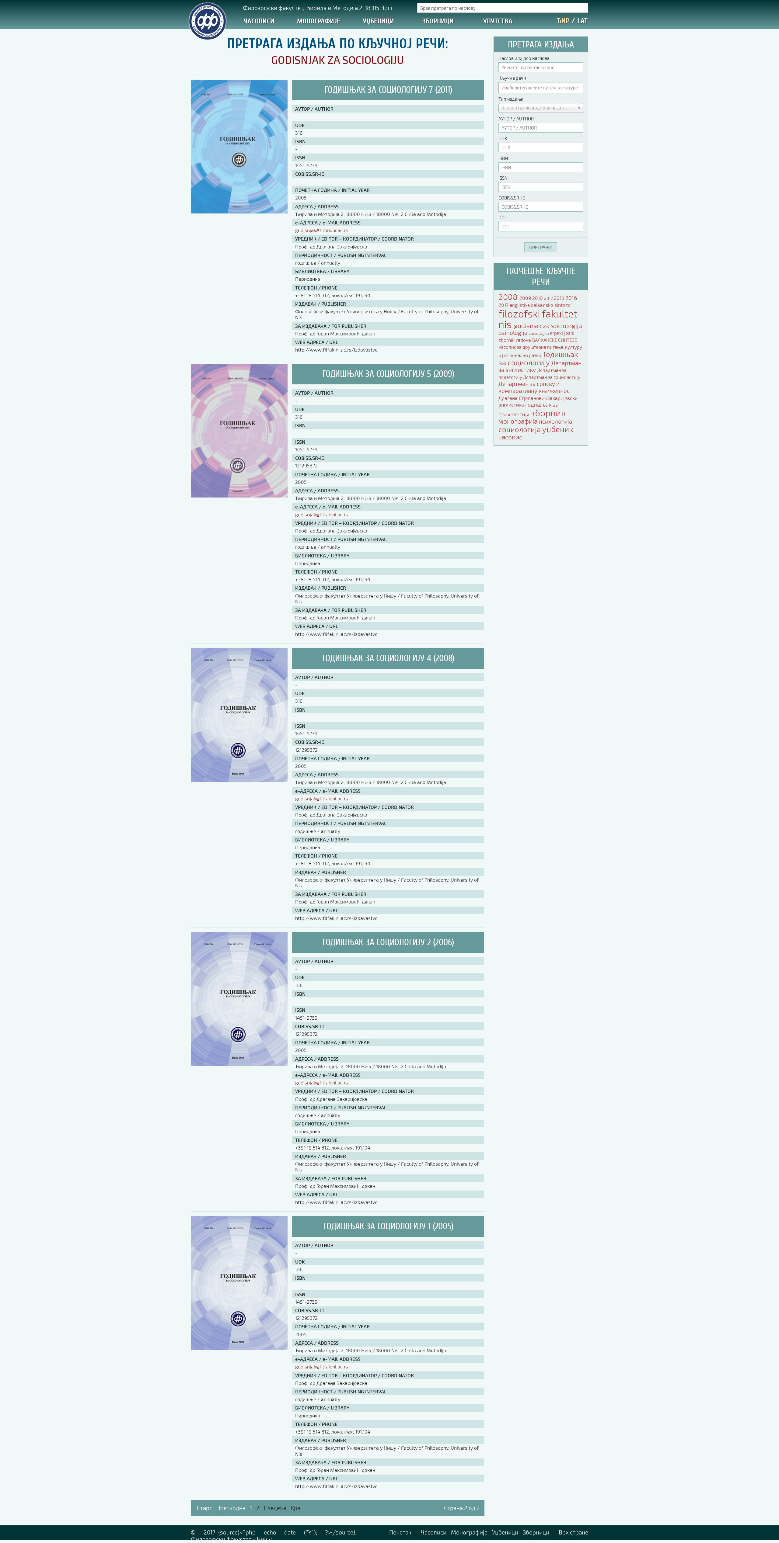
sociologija (539, 333)
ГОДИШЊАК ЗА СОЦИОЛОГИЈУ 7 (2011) (388, 90)
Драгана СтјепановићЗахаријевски (538, 398)
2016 (571, 297)
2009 (525, 298)
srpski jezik (562, 333)
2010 (538, 298)
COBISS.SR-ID (512, 197)
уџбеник (557, 429)
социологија (520, 429)
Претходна (231, 1507)
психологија (555, 421)
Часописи (258, 21)
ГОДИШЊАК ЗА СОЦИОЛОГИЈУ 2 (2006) (388, 942)
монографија (518, 421)
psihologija (513, 332)
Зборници (438, 21)
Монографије (318, 21)
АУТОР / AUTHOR (516, 118)
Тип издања (510, 99)
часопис (510, 437)
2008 (508, 296)
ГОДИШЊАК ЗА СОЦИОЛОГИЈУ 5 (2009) (388, 374)
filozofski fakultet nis (537, 318)
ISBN (503, 158)
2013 (559, 298)
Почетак (400, 1532)
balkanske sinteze (551, 305)
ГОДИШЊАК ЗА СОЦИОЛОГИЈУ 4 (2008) (388, 658)
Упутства (497, 21)
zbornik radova (515, 340)
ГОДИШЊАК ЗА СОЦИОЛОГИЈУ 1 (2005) (388, 1226)
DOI (502, 217)
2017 (504, 305)
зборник (548, 412)
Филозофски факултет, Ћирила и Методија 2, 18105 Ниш (317, 7)
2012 (549, 298)
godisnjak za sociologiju (548, 325)
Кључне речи (512, 78)
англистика (511, 404)
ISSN (503, 178)
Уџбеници (378, 21)
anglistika (520, 305)
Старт (204, 1507)
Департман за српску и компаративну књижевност (535, 387)
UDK (502, 138)
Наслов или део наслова (524, 58)
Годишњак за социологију (538, 358)
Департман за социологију (551, 377)
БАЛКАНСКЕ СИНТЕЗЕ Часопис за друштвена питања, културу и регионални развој (540, 347)
